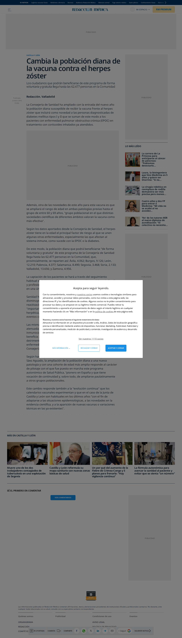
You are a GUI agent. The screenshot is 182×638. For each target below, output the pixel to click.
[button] (91, 338)
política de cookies (104, 311)
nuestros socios (84, 294)
